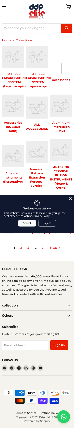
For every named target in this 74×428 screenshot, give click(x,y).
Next (54, 247)
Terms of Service (26, 412)
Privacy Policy (42, 216)
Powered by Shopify (37, 420)
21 (43, 247)
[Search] (66, 28)
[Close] (70, 199)
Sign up (59, 345)
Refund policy (50, 412)
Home (6, 40)
